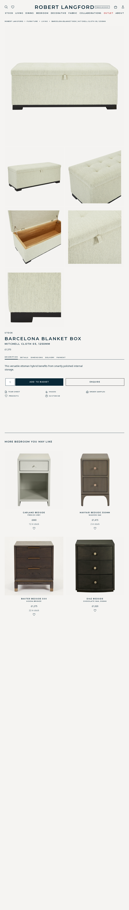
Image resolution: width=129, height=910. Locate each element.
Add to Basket (39, 382)
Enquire (95, 382)
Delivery (49, 357)
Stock (9, 13)
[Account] (122, 7)
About (120, 13)
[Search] (6, 7)
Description (11, 357)
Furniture (32, 21)
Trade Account (102, 7)
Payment (61, 357)
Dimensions (37, 357)
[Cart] (115, 7)
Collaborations (90, 13)
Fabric (73, 13)
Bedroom (42, 13)
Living (19, 13)
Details (24, 357)
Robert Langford (14, 21)
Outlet (108, 13)
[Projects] (12, 7)
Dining (30, 13)
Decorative (58, 13)
